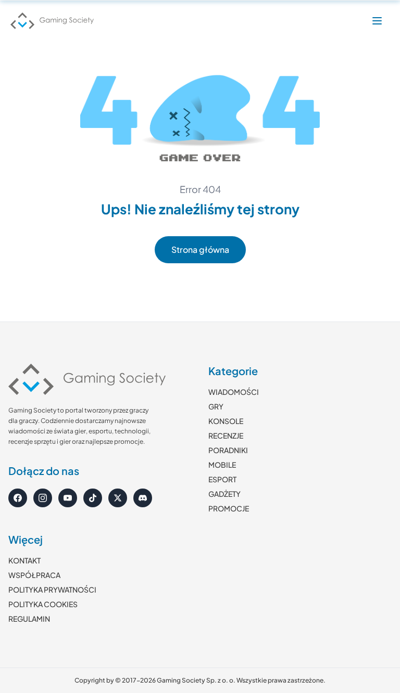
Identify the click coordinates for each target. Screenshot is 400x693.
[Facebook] (17, 498)
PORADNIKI (228, 450)
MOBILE (222, 464)
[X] (117, 498)
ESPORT (222, 479)
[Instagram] (42, 498)
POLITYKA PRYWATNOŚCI (52, 589)
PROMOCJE (228, 508)
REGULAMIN (29, 618)
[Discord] (142, 498)
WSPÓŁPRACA (34, 575)
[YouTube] (67, 498)
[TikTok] (92, 498)
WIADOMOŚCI (233, 391)
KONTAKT (24, 560)
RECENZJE (225, 435)
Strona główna (200, 249)
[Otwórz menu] (377, 20)
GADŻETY (224, 493)
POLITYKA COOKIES (43, 604)
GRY (215, 406)
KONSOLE (225, 421)
